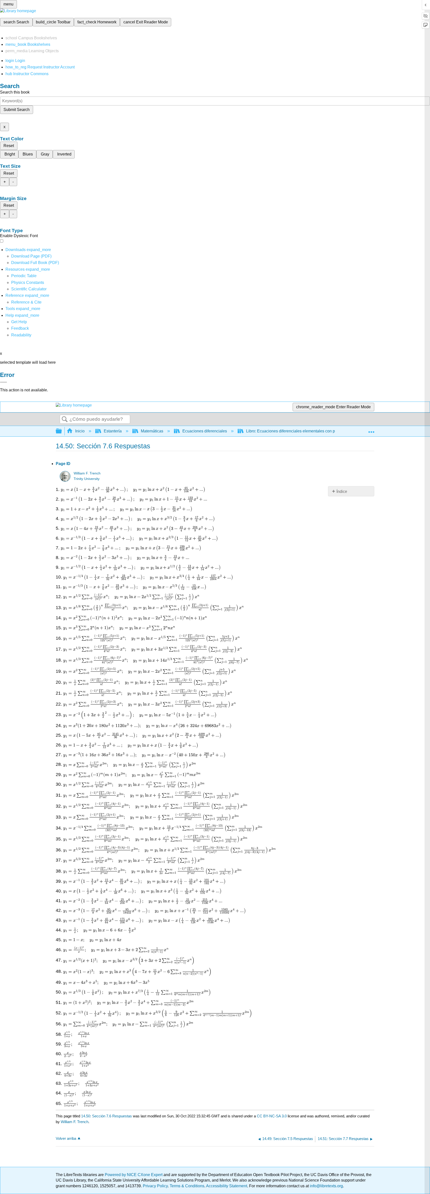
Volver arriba (66, 1138)
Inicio (80, 431)
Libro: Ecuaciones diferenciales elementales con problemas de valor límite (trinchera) (321, 431)
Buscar (65, 419)
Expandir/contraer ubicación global (371, 429)
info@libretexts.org (326, 1186)
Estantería (113, 431)
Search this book (15, 92)
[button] (20, 328)
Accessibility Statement (226, 1186)
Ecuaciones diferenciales (204, 431)
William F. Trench (87, 473)
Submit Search (16, 109)
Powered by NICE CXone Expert (134, 1175)
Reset (8, 146)
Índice (341, 491)
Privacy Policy (155, 1186)
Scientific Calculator (29, 289)
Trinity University (87, 479)
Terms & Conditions (187, 1186)
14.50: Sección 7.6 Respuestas (106, 1116)
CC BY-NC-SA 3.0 (272, 1116)
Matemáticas (152, 431)
